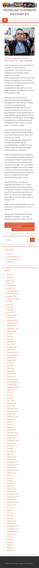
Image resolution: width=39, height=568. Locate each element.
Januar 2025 (11, 318)
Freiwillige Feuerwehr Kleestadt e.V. (19, 12)
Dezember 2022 (12, 379)
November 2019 (12, 465)
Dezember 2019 (12, 462)
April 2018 (10, 515)
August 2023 (11, 360)
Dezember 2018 (12, 494)
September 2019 (13, 470)
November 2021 (12, 411)
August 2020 (11, 443)
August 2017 (11, 534)
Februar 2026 (11, 286)
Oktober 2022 (12, 384)
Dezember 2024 (12, 320)
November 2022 (12, 382)
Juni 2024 (10, 336)
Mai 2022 (10, 398)
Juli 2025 (10, 302)
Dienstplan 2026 (12, 259)
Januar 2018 (11, 523)
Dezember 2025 (12, 291)
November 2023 (12, 355)
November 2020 (12, 435)
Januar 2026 (11, 288)
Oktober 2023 (12, 358)
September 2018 (13, 502)
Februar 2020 (11, 457)
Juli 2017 (10, 537)
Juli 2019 (10, 475)
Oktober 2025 (12, 296)
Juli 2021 (10, 422)
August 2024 (11, 331)
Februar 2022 (11, 403)
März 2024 (10, 344)
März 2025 (10, 312)
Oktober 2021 (12, 414)
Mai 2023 (10, 366)
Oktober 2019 (12, 467)
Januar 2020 (11, 459)
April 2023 (10, 368)
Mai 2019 (10, 481)
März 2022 (10, 400)
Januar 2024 (11, 350)
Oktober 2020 (12, 438)
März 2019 (10, 486)
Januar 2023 (11, 376)
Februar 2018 (11, 521)
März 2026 (10, 283)
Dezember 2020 (12, 433)
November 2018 (12, 497)
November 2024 (12, 323)
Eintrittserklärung (13, 256)
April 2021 (10, 427)
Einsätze (10, 254)
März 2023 (10, 371)
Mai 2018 (10, 513)
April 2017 (10, 545)
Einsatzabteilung (27, 61)
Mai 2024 (10, 339)
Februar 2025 (11, 315)
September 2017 (13, 532)
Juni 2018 (10, 510)
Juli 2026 (10, 275)
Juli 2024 (10, 334)
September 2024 (13, 328)
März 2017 (10, 548)
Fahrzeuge (10, 262)
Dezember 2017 (12, 526)
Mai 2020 (10, 449)
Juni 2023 (10, 363)
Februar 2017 (11, 550)
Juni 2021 (10, 425)
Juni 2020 (10, 446)
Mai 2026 (10, 277)
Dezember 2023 (12, 352)
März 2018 (10, 518)
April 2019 (10, 483)
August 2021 (11, 419)
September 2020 (13, 441)
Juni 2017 (10, 540)
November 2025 (12, 294)
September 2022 (13, 387)
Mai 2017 (10, 542)
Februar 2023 (11, 374)
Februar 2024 (11, 347)
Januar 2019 (11, 491)
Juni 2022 (10, 395)
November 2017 (12, 529)
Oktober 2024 (12, 326)
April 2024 (10, 342)
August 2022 (11, 390)
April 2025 (10, 310)
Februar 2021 (11, 430)
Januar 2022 (11, 406)
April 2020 (10, 451)
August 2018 (11, 505)
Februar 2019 (11, 489)
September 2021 (13, 416)
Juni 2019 (10, 478)
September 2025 (13, 299)
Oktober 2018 (12, 499)
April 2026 (10, 280)
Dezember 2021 (12, 408)
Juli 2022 (10, 392)
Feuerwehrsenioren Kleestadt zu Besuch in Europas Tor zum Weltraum (19, 225)
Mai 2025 (10, 307)
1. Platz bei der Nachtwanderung (22, 229)
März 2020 (10, 454)
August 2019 (11, 473)
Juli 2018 (10, 507)
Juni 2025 (10, 304)
